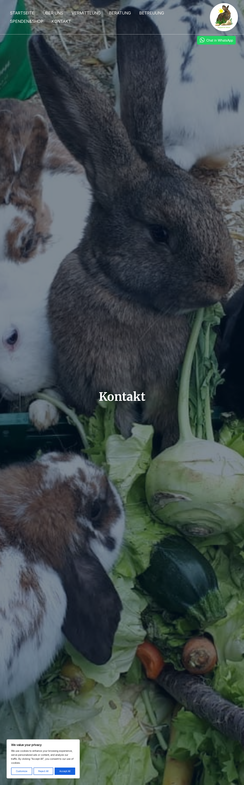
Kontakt (61, 21)
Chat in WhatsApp (219, 40)
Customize (21, 771)
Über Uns (53, 12)
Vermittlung (86, 12)
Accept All (64, 771)
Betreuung (151, 12)
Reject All (43, 771)
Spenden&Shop (26, 21)
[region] (43, 758)
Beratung (120, 12)
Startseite (22, 12)
